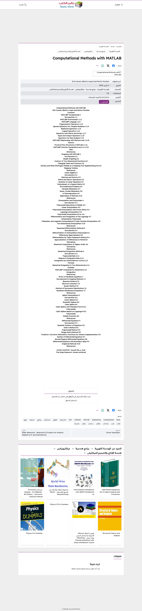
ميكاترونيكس (88, 51)
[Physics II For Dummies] (58, 523)
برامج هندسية (101, 51)
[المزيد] (97, 65)
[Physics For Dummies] (32, 523)
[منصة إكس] (108, 65)
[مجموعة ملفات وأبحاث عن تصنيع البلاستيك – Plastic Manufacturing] (58, 478)
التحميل (105, 102)
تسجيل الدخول (70, 400)
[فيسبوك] (113, 65)
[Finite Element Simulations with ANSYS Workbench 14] (84, 478)
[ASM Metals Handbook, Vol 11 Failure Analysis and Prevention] (109, 478)
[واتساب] (102, 65)
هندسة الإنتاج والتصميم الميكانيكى (69, 51)
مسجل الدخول (85, 569)
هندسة (112, 46)
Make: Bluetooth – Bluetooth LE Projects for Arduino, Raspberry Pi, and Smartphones (43, 434)
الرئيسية (118, 46)
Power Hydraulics (113, 433)
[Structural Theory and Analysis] (109, 523)
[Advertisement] (71, 24)
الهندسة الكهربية (104, 46)
